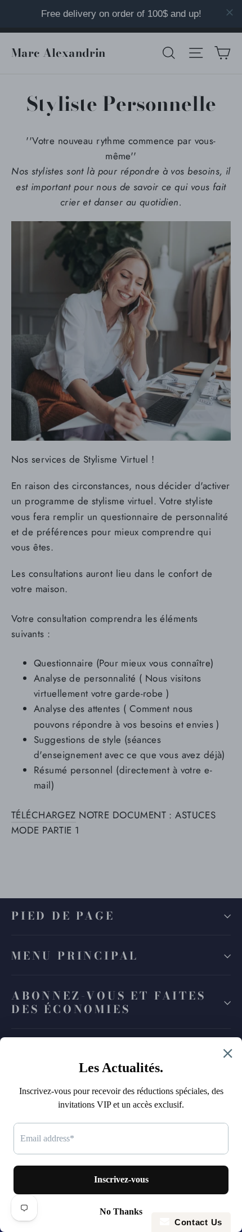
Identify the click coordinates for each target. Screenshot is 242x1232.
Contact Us (195, 1222)
